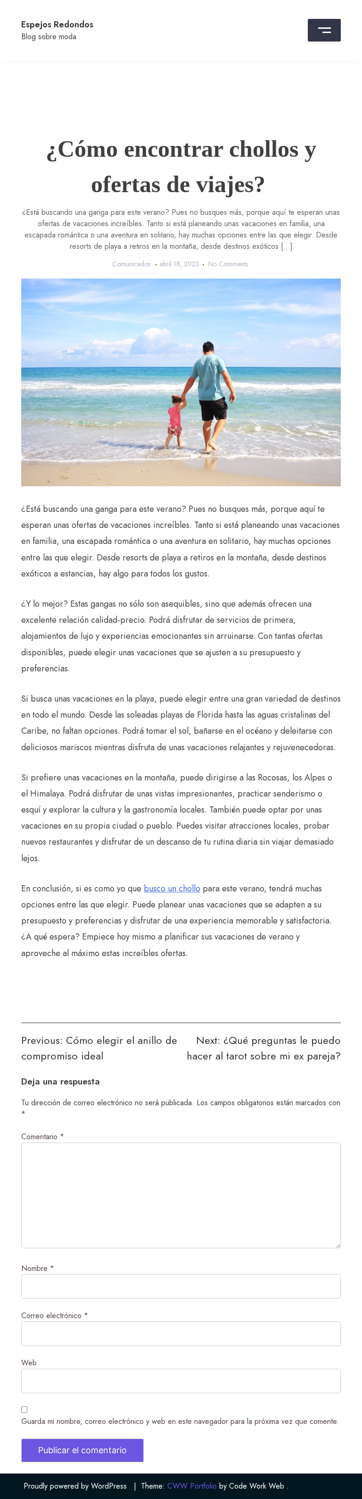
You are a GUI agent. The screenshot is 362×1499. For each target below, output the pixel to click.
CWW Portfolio (192, 1486)
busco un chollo (172, 888)
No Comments (228, 264)
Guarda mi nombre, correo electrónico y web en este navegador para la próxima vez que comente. (180, 1421)
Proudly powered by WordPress (75, 1486)
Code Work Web (256, 1486)
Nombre (37, 1268)
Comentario (42, 1136)
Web (29, 1362)
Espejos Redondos (57, 24)
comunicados (131, 264)
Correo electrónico (54, 1315)
